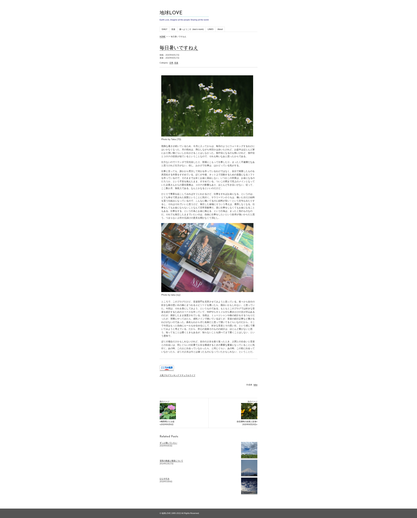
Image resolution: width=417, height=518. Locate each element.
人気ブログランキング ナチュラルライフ (177, 375)
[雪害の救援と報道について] (249, 475)
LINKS (210, 29)
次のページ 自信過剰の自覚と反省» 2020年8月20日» (247, 413)
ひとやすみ (164, 478)
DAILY (164, 29)
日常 (171, 63)
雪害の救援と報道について (171, 461)
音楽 (173, 29)
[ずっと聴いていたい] (249, 457)
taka (255, 385)
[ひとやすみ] (249, 493)
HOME (162, 36)
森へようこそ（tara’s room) (191, 29)
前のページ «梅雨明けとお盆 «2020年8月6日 (167, 413)
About (220, 29)
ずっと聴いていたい (168, 443)
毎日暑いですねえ (179, 48)
